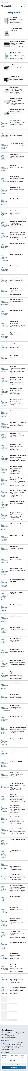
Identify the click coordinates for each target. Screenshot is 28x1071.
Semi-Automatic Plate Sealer (17, 698)
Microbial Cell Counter (17, 79)
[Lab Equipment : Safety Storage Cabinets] (4, 731)
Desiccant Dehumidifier (17, 180)
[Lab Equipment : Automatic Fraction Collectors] (6, 32)
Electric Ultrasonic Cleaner (18, 890)
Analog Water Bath (16, 978)
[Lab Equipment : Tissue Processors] (4, 866)
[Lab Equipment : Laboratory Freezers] (4, 403)
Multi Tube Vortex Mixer (17, 968)
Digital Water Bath (15, 982)
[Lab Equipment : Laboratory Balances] (4, 380)
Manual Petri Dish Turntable (18, 664)
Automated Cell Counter (17, 78)
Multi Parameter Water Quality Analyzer (17, 991)
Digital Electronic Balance (17, 382)
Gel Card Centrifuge (16, 94)
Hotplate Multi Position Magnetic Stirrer (16, 517)
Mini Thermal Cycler (16, 823)
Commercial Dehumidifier (17, 178)
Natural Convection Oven (17, 451)
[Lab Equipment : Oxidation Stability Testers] (4, 596)
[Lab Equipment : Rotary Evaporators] (4, 720)
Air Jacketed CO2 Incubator (18, 368)
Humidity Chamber (16, 812)
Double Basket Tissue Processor (16, 867)
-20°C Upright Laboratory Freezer (17, 404)
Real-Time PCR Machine (17, 651)
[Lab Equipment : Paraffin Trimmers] (4, 619)
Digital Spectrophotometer (18, 785)
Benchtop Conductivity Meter (18, 145)
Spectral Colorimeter (16, 135)
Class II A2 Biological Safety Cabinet (18, 56)
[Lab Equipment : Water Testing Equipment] (4, 990)
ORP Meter (14, 993)
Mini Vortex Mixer (15, 967)
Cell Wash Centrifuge (16, 89)
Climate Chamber (16, 807)
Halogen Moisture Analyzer (18, 570)
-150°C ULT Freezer (16, 401)
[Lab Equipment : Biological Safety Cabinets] (6, 56)
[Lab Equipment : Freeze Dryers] (4, 280)
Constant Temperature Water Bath (17, 980)
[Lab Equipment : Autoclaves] (6, 21)
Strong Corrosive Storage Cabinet (17, 731)
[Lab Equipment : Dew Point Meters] (4, 191)
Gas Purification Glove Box (17, 325)
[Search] (24, 2)
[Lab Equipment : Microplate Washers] (4, 538)
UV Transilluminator (16, 879)
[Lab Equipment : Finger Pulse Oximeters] (4, 247)
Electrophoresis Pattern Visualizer (17, 641)
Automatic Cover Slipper (17, 156)
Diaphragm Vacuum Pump (18, 936)
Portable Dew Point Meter (17, 189)
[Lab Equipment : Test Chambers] (4, 809)
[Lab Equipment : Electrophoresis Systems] (5, 224)
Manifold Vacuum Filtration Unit (18, 922)
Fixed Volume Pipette (16, 675)
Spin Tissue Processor (16, 869)
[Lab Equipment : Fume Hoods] (4, 291)
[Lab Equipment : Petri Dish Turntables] (4, 664)
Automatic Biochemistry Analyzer (17, 43)
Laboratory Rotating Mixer (17, 435)
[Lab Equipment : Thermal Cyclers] (4, 820)
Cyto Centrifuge (15, 92)
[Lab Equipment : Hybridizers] (4, 336)
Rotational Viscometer (17, 960)
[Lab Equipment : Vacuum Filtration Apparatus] (4, 922)
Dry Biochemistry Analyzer (17, 46)
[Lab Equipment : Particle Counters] (4, 630)
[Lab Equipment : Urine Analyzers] (4, 899)
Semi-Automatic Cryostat (17, 167)
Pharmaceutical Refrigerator (18, 460)
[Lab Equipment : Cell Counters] (6, 79)
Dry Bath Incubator (16, 212)
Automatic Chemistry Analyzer (16, 101)
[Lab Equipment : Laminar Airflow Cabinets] (4, 493)
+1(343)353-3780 (10, 1036)
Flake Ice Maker (15, 347)
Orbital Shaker (15, 470)
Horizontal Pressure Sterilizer (18, 801)
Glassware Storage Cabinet (18, 485)
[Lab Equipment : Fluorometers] (4, 269)
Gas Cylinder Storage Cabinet (16, 483)
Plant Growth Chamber (17, 236)
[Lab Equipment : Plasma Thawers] (4, 686)
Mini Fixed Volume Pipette (17, 677)
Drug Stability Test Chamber (18, 809)
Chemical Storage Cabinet (18, 481)
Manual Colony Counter (17, 124)
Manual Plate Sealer (16, 696)
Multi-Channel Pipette (16, 678)
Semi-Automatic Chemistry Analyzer (18, 103)
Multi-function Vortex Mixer (18, 970)
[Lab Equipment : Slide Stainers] (4, 775)
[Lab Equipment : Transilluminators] (5, 877)
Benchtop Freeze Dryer (17, 279)
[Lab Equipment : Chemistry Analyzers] (6, 101)
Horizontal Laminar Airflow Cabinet (17, 493)
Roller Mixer (14, 437)
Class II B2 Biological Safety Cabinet (18, 59)
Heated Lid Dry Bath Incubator (16, 214)
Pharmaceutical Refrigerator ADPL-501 (11, 1044)
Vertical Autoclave (16, 24)
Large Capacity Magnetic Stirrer (17, 519)
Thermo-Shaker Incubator (18, 833)
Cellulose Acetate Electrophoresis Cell (16, 223)
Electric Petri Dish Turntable (18, 662)
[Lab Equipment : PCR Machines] (4, 653)
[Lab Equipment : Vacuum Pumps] (4, 934)
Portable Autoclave (16, 22)
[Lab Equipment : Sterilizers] (4, 798)
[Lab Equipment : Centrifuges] (6, 90)
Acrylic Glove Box (15, 323)
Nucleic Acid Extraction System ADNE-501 (12, 1046)
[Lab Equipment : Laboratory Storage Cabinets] (4, 482)
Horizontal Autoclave (16, 21)
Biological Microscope (17, 548)
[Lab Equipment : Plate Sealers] (4, 697)
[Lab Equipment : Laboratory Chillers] (4, 392)
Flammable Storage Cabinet (18, 729)
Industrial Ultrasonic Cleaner (18, 892)
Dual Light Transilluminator (17, 877)
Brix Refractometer (16, 707)
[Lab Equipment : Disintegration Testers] (5, 202)
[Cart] (21, 5)
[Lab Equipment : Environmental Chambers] (5, 235)
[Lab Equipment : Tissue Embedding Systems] (4, 854)
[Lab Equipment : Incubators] (4, 369)
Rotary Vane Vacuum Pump (18, 937)
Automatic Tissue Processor (18, 865)
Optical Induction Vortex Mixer (17, 972)
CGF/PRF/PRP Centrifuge (17, 91)
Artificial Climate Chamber (18, 234)
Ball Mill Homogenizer (16, 424)
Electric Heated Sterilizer (17, 798)
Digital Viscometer (16, 958)
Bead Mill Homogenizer (17, 425)
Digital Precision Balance (17, 384)
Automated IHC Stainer (17, 357)
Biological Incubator (16, 373)
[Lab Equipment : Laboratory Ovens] (4, 447)
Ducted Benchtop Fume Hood (17, 290)
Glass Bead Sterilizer (16, 799)
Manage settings (14, 1064)
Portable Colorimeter (16, 134)
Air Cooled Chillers (16, 390)
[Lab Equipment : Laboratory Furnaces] (4, 414)
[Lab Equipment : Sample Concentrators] (5, 742)
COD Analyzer (14, 989)
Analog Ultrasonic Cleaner (18, 887)
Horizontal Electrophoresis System (18, 226)
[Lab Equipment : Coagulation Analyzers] (6, 113)
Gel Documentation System (18, 301)
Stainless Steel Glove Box (17, 326)
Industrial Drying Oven (16, 449)
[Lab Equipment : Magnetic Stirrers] (4, 516)
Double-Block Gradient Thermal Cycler (17, 819)
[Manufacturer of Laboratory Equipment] (14, 1030)
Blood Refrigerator (16, 457)
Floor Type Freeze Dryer (17, 280)
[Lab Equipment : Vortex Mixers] (4, 968)
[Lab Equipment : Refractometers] (5, 708)
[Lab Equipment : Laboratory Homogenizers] (5, 425)
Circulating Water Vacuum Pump (18, 934)
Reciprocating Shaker (16, 472)
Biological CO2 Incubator (17, 371)
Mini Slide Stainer (15, 776)
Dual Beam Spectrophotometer (16, 787)
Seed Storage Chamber (17, 239)
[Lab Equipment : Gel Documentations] (5, 302)
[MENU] (24, 6)
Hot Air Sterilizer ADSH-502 (8, 1049)
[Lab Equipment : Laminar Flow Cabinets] (4, 505)
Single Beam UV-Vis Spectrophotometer (16, 790)
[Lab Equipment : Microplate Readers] (4, 527)
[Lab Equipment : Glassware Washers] (4, 314)
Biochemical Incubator (17, 370)
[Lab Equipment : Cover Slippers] (4, 157)
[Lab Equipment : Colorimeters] (4, 135)
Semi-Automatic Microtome (18, 561)
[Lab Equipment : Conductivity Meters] (4, 146)
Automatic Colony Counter (18, 122)
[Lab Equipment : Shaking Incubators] (4, 764)
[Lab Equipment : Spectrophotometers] (7, 786)
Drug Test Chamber (16, 811)
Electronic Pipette (15, 674)
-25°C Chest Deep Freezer (18, 406)
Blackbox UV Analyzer (16, 909)
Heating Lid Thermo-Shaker (18, 830)
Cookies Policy (22, 1056)
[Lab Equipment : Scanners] (4, 753)
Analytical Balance (16, 379)
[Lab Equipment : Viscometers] (4, 957)
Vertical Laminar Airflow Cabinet (17, 495)
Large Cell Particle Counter (18, 629)
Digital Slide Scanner (16, 752)
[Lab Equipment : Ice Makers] (4, 347)
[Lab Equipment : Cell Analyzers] (6, 68)
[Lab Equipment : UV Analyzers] (4, 911)
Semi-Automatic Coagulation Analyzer (16, 112)
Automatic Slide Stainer (17, 774)
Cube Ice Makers (15, 346)
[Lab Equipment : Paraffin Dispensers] (4, 608)
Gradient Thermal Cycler (17, 821)
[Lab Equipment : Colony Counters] (4, 124)
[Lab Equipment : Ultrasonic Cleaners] (4, 888)
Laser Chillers (14, 392)
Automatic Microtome (16, 559)
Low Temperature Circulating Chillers (16, 394)
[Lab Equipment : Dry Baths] (4, 213)
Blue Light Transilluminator (17, 876)
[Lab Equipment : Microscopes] (4, 549)
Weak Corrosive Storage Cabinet (17, 734)
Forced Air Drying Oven (17, 446)
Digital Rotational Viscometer (15, 956)
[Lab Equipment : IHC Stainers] (4, 358)
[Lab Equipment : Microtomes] (4, 560)
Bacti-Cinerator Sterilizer (17, 796)
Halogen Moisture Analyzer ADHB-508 (11, 1048)
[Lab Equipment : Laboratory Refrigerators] (4, 459)
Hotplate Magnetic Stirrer (17, 514)
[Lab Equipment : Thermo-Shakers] (4, 831)
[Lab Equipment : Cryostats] (4, 168)
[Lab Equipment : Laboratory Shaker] (4, 470)
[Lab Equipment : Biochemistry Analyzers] (6, 44)
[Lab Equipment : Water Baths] (4, 979)
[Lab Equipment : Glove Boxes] (4, 325)
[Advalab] (6, 6)
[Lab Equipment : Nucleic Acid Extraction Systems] (4, 583)
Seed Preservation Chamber (18, 237)
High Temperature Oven (17, 448)
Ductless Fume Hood (16, 294)
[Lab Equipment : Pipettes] (4, 675)
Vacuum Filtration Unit (16, 925)
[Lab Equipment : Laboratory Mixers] (4, 436)
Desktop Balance (15, 381)
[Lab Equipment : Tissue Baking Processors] (4, 842)
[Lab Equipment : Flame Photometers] (4, 258)
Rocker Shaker (15, 473)
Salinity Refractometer (17, 709)
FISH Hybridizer (15, 335)
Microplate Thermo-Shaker (18, 831)
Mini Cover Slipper (16, 158)
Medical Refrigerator (16, 459)
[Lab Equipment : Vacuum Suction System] (4, 946)
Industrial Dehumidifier (17, 181)
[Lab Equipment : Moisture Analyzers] (4, 572)
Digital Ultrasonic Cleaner (17, 889)
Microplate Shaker (16, 468)
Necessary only (14, 1060)
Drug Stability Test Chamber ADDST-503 (12, 1043)
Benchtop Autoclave (16, 19)
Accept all (14, 1067)
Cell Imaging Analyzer (16, 67)
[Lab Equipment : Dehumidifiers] (5, 180)
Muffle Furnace (15, 413)
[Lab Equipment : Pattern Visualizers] (4, 641)
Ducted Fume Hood (16, 293)
